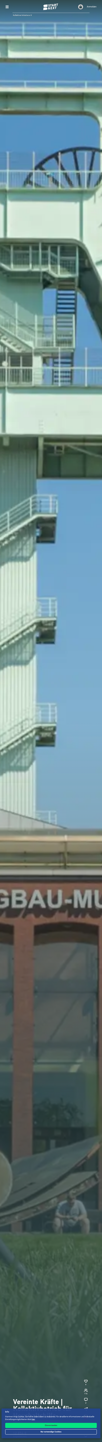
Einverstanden (51, 1425)
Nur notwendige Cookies (51, 1432)
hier (33, 1419)
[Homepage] (51, 7)
